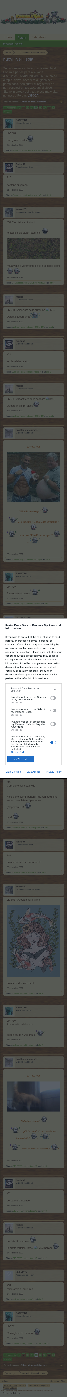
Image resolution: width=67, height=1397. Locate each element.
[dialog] (33, 698)
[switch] (53, 698)
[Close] (60, 625)
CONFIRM (20, 759)
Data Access (33, 771)
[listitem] (33, 689)
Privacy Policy (53, 771)
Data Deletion (13, 771)
